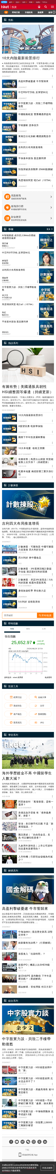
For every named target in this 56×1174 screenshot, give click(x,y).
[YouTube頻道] (17, 1142)
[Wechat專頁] (28, 1142)
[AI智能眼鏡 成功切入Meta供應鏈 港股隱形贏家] (28, 241)
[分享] (52, 75)
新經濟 (40, 12)
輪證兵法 (5, 315)
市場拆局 (28, 12)
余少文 (5, 295)
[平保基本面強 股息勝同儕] (28, 327)
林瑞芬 (5, 260)
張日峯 (5, 243)
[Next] (54, 12)
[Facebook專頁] (11, 1142)
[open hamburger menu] (52, 7)
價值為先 (5, 332)
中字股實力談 (7, 297)
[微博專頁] (22, 1142)
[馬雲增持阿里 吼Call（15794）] (28, 310)
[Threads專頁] (39, 1142)
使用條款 (6, 1170)
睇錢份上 (5, 246)
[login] (39, 7)
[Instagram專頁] (34, 1142)
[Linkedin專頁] (45, 1142)
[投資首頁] (6, 12)
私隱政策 (31, 1167)
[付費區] (4, 2)
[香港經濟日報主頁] (5, 7)
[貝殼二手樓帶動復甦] (28, 293)
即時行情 (16, 12)
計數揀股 (5, 280)
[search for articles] (45, 7)
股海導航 (5, 263)
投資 (14, 7)
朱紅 (4, 312)
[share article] (37, 247)
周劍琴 (5, 278)
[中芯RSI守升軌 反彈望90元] (28, 258)
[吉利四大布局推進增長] (28, 275)
